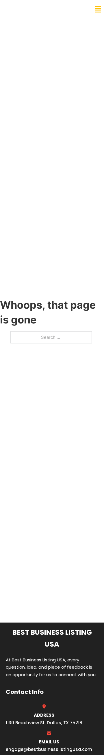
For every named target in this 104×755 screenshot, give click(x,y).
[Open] (98, 9)
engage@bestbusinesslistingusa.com (49, 749)
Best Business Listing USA (43, 9)
